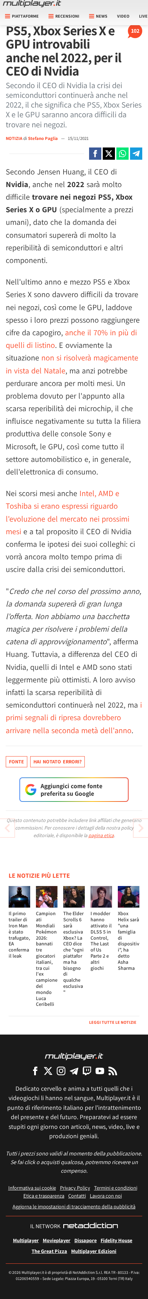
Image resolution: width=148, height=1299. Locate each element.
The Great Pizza (49, 1251)
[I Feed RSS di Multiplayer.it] (112, 1070)
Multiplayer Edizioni (93, 1251)
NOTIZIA (14, 138)
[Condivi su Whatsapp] (122, 153)
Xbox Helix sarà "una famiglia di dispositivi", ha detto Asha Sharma (128, 940)
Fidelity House (116, 1240)
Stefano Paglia (43, 138)
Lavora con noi (106, 1195)
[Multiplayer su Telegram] (74, 1070)
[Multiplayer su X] (48, 1070)
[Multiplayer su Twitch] (87, 1070)
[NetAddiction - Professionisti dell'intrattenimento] (90, 1226)
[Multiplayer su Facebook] (35, 1070)
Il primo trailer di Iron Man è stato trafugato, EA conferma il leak (19, 934)
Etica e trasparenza (43, 1195)
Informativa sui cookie (32, 1187)
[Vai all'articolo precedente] (141, 828)
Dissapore (85, 1240)
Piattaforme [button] (25, 16)
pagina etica (101, 835)
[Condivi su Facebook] (95, 153)
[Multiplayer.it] (32, 3)
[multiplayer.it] (74, 1056)
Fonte (16, 761)
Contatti (77, 1195)
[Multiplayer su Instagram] (61, 1070)
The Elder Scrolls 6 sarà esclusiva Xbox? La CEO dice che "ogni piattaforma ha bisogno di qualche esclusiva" (73, 952)
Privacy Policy (75, 1187)
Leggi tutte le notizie (113, 1022)
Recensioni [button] (67, 16)
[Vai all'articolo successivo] (7, 828)
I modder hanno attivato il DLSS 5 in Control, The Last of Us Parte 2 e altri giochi (101, 940)
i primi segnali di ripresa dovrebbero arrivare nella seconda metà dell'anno (74, 717)
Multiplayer (26, 1240)
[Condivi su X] (109, 153)
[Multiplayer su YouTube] (100, 1070)
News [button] (101, 16)
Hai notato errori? (57, 761)
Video (123, 16)
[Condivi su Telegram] (136, 153)
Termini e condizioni (115, 1187)
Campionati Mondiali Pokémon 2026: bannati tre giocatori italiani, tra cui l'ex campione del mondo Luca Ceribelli (46, 958)
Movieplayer (56, 1240)
